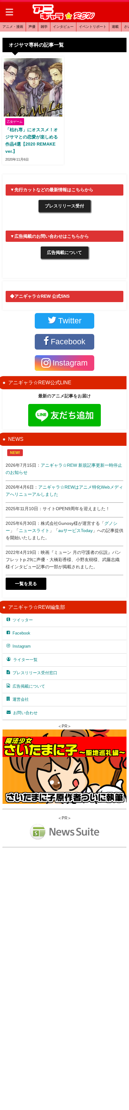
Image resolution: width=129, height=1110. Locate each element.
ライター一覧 (25, 660)
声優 (31, 26)
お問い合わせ (25, 713)
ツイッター (23, 620)
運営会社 (21, 699)
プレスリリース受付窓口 (35, 673)
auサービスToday (75, 530)
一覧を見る (26, 583)
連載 (115, 26)
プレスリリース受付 (64, 205)
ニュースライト (34, 530)
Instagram (22, 646)
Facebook (21, 633)
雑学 (44, 26)
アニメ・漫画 (13, 26)
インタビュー (63, 26)
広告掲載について (64, 252)
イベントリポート (92, 26)
